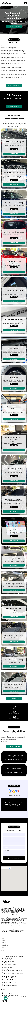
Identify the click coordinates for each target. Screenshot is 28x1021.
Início (3, 938)
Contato (4, 947)
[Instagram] (6, 1001)
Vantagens (4, 944)
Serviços (4, 942)
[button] (25, 3)
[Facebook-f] (3, 1001)
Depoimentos (5, 945)
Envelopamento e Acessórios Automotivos (14, 15)
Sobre (3, 940)
